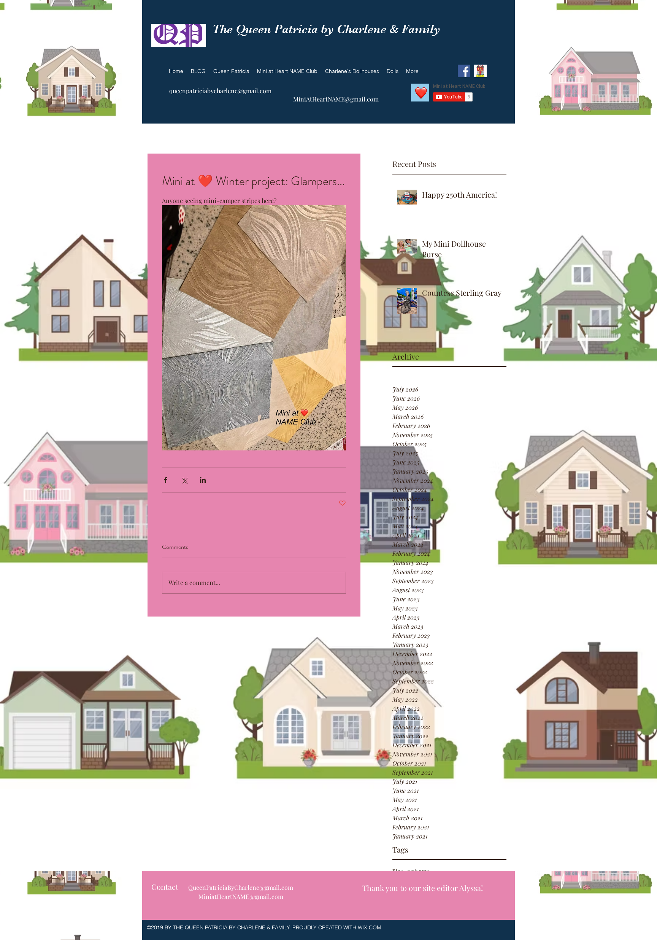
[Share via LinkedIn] (202, 479)
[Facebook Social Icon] (464, 71)
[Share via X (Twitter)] (184, 479)
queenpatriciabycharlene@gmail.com (220, 91)
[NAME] (480, 71)
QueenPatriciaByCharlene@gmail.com (240, 887)
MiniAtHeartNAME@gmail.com (336, 99)
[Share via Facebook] (165, 479)
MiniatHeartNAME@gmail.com (240, 896)
